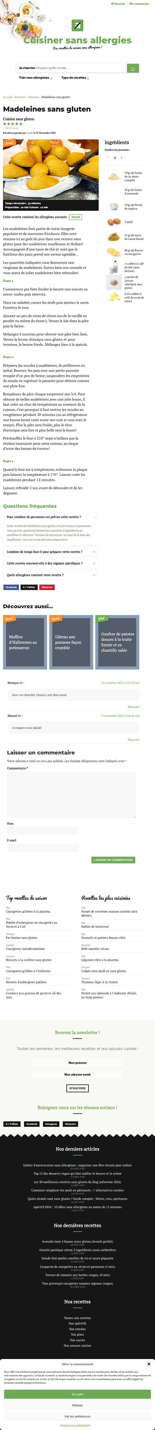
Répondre (134, 707)
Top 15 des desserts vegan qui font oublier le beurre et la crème (77, 1173)
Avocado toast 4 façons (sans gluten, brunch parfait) (77, 1241)
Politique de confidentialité (75, 1425)
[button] (149, 1364)
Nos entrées (77, 1329)
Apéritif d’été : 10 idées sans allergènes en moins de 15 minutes (77, 1207)
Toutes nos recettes (77, 1318)
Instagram (51, 1124)
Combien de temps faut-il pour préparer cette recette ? (44, 552)
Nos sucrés (77, 1340)
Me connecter (139, 3)
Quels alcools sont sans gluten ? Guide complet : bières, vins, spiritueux (77, 1199)
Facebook (11, 587)
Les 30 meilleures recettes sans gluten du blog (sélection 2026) (77, 1182)
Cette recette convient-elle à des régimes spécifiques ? (45, 563)
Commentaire (17, 768)
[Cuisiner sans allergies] (77, 25)
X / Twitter (29, 587)
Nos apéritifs (77, 1323)
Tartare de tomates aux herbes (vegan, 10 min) (77, 1275)
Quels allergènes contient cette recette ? (35, 575)
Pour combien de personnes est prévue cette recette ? (44, 517)
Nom (10, 823)
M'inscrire (118, 3)
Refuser (77, 1405)
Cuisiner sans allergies (77, 40)
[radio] (4, 123)
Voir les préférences (77, 1416)
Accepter (78, 1394)
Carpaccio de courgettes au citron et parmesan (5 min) (77, 1267)
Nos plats (77, 1334)
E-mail (11, 840)
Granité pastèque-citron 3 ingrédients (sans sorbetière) (77, 1250)
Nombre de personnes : (117, 149)
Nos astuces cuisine (77, 1345)
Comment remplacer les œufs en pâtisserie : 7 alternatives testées (77, 1190)
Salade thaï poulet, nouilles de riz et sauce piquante (77, 1258)
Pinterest (47, 587)
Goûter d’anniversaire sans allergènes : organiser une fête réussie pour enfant (77, 1165)
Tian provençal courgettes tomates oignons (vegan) (77, 1283)
